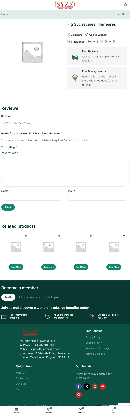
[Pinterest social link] (106, 41)
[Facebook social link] (97, 41)
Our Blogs (21, 383)
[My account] (125, 5)
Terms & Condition (95, 353)
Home (5, 14)
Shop (18, 389)
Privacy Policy (93, 337)
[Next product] (126, 14)
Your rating (9, 147)
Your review (9, 152)
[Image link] (30, 332)
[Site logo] (65, 4)
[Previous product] (119, 14)
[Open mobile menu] (4, 5)
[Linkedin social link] (110, 41)
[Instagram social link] (95, 386)
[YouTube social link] (103, 386)
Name (5, 190)
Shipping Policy (94, 342)
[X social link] (101, 41)
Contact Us (22, 378)
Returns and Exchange (97, 348)
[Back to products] (123, 14)
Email (70, 190)
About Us (21, 372)
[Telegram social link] (114, 41)
